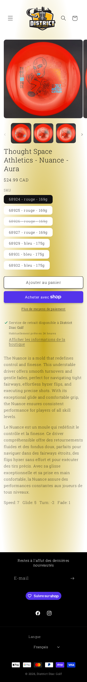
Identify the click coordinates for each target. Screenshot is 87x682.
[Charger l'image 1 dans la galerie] (21, 133)
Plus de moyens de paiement (43, 309)
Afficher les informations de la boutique (37, 341)
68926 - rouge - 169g (31, 222)
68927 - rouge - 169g (28, 232)
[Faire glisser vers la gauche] (5, 134)
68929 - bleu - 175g (27, 243)
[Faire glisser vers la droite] (82, 134)
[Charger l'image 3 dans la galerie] (66, 133)
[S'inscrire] (72, 578)
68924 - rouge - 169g (28, 199)
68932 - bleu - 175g (27, 265)
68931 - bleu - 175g (26, 254)
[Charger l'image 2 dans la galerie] (43, 133)
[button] (10, 18)
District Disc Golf (49, 674)
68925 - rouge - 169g (28, 210)
